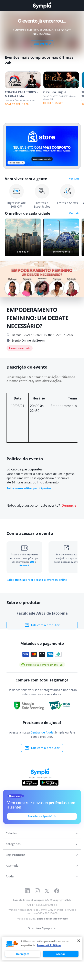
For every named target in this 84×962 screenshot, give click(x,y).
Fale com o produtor (45, 625)
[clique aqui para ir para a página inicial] (42, 6)
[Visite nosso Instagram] (37, 890)
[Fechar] (78, 940)
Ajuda (10, 876)
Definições (22, 954)
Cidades (11, 833)
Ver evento (42, 44)
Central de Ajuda (42, 732)
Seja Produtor (15, 855)
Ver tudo (74, 178)
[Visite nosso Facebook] (56, 890)
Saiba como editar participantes (29, 488)
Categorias (13, 844)
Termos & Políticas (49, 945)
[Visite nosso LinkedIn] (27, 890)
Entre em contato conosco (52, 918)
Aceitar (60, 954)
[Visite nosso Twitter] (46, 890)
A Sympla (12, 865)
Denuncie (69, 505)
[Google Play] (49, 783)
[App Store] (30, 783)
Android (24, 565)
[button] (12, 943)
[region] (42, 948)
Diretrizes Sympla (40, 928)
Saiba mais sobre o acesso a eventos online (37, 580)
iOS (32, 562)
